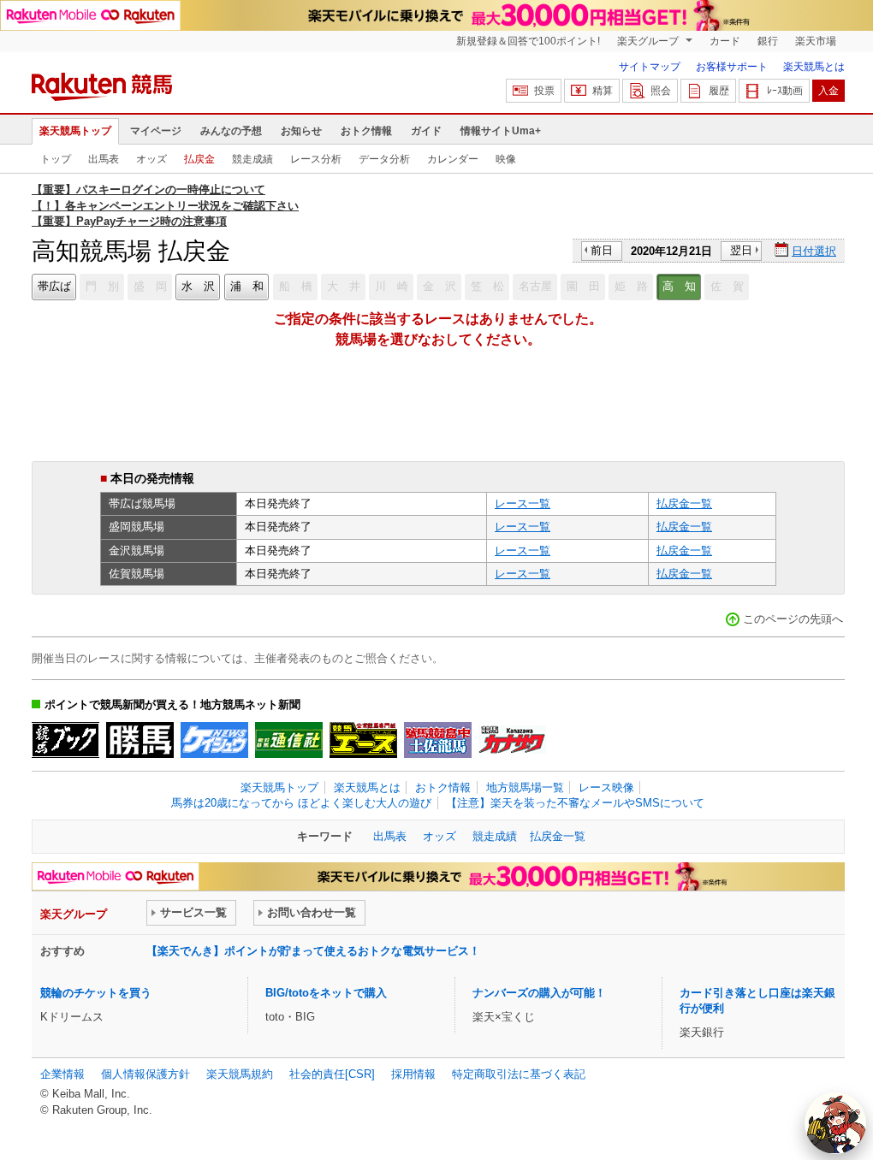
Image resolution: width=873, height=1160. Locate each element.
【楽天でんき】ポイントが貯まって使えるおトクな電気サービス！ (313, 950)
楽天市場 (815, 41)
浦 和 (247, 286)
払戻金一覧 (684, 503)
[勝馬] (140, 740)
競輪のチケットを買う (95, 992)
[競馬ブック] (65, 740)
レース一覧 (522, 503)
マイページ (155, 131)
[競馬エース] (363, 740)
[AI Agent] (835, 1123)
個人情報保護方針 (145, 1074)
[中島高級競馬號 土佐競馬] (438, 740)
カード (725, 41)
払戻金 (199, 159)
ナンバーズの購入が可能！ (539, 992)
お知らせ (301, 131)
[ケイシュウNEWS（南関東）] (214, 740)
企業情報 (62, 1074)
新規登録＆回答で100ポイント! (528, 41)
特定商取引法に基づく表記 (518, 1074)
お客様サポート (732, 67)
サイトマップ (649, 67)
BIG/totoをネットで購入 (326, 992)
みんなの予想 (231, 131)
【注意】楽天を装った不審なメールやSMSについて (575, 802)
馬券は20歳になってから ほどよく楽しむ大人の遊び (301, 802)
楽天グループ (649, 41)
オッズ (151, 159)
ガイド (426, 131)
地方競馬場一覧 (525, 787)
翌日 (741, 250)
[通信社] (289, 740)
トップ (55, 159)
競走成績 (252, 159)
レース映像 (606, 787)
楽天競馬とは (814, 67)
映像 (506, 159)
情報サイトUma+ (500, 131)
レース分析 (315, 159)
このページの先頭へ (793, 619)
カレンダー (452, 159)
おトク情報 (366, 131)
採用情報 (413, 1074)
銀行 (767, 41)
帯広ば (54, 286)
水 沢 (198, 286)
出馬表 (103, 159)
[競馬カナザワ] (512, 740)
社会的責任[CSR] (332, 1074)
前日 (602, 250)
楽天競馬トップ (75, 131)
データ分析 (384, 159)
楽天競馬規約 (239, 1074)
